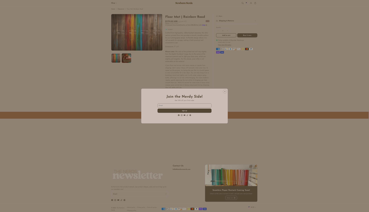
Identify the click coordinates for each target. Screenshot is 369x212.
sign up (184, 110)
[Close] (225, 91)
